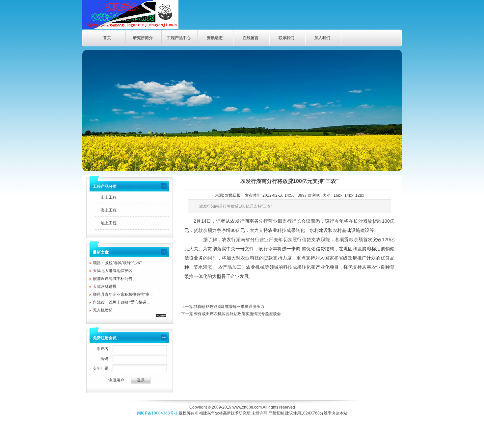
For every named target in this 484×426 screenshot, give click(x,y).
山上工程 (109, 197)
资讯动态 (215, 38)
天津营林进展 (105, 286)
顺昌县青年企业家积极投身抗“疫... (122, 294)
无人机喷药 (103, 310)
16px (338, 195)
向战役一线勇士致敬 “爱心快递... (121, 302)
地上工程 (109, 223)
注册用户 (116, 380)
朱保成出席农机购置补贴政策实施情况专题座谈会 (237, 314)
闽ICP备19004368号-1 (157, 413)
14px (348, 195)
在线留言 (250, 38)
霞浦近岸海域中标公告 (112, 278)
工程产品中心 (179, 38)
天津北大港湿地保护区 (112, 270)
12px (359, 195)
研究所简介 (143, 38)
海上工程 (109, 210)
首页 (107, 38)
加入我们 (322, 38)
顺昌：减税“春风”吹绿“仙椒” (117, 263)
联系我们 (286, 38)
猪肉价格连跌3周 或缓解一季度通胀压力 (229, 306)
